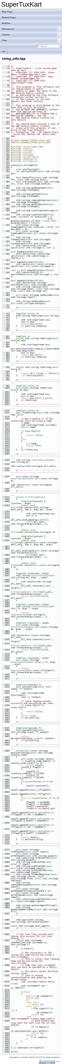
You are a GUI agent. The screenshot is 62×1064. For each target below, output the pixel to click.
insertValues (39, 460)
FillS (14, 507)
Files (4, 40)
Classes (6, 34)
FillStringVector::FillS (25, 592)
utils (3, 51)
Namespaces (8, 29)
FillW (14, 542)
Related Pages (9, 17)
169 (5, 505)
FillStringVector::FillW (25, 645)
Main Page (7, 12)
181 (5, 540)
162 (5, 497)
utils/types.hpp (33, 146)
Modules (6, 23)
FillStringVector (35, 497)
